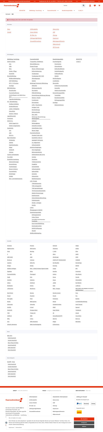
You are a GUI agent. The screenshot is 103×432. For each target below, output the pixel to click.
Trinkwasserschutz (36, 161)
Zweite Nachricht (12, 345)
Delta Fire (32, 262)
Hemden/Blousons (13, 106)
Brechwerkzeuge (36, 109)
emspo (54, 268)
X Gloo (31, 318)
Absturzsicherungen (14, 161)
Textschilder (58, 95)
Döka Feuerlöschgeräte (35, 324)
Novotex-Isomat (56, 293)
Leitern (31, 207)
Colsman (11, 152)
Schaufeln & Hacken (36, 125)
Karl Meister (78, 282)
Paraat (8, 295)
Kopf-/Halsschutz (11, 137)
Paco (77, 293)
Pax (76, 295)
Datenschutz (19, 427)
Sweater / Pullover (13, 113)
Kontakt (9, 32)
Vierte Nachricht (12, 350)
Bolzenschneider (36, 112)
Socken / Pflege (13, 71)
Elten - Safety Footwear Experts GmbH (39, 268)
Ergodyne (9, 271)
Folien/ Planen (35, 217)
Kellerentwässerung (36, 71)
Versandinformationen (35, 41)
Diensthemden (12, 90)
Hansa (54, 277)
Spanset (78, 307)
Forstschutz (10, 118)
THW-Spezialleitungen (37, 188)
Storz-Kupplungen (36, 149)
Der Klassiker (56, 262)
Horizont (55, 245)
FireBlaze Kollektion (14, 104)
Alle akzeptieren (84, 419)
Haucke (77, 277)
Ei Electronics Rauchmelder (61, 85)
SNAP (54, 307)
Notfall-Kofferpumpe (37, 228)
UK (53, 313)
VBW (31, 315)
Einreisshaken (35, 102)
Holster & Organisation (14, 125)
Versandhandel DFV (57, 315)
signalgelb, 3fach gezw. (37, 140)
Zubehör (11, 142)
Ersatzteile (11, 73)
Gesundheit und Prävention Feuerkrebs (38, 220)
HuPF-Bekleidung (13, 80)
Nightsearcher (10, 248)
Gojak (8, 277)
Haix (10, 64)
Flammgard (33, 274)
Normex (32, 293)
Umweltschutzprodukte (35, 212)
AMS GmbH (10, 257)
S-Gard (31, 307)
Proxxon (32, 245)
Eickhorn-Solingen (11, 268)
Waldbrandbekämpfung (14, 78)
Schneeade (10, 304)
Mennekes (78, 321)
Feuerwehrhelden (11, 274)
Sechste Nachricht (12, 340)
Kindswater (10, 285)
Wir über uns (33, 35)
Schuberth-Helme (57, 304)
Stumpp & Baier (33, 310)
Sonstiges (11, 85)
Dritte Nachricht (11, 347)
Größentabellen (34, 29)
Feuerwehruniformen (14, 93)
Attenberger (56, 257)
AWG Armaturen (34, 321)
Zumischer (34, 174)
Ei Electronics (56, 324)
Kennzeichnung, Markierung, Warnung (41, 95)
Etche (31, 271)
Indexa (8, 282)
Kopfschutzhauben (13, 145)
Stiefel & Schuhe (11, 61)
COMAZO (78, 260)
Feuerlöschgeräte (57, 61)
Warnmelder (56, 83)
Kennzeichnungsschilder (59, 93)
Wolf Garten (33, 248)
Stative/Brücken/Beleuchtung (39, 198)
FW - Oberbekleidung (12, 101)
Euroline (55, 271)
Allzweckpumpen (36, 78)
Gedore (54, 274)
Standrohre (34, 159)
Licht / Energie (33, 181)
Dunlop (31, 265)
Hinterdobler (79, 280)
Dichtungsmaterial (36, 214)
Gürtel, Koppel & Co (13, 123)
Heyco (54, 280)
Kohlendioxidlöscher (59, 68)
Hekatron (32, 280)
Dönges (9, 265)
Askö (10, 133)
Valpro (77, 245)
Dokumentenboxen (59, 105)
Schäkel (11, 176)
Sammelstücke (35, 166)
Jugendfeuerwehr (11, 116)
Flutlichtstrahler (36, 200)
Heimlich (9, 280)
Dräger (10, 147)
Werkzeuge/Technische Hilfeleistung (39, 83)
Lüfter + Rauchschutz (37, 105)
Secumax (9, 245)
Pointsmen (55, 298)
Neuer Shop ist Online (13, 342)
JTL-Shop (94, 430)
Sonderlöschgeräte (59, 71)
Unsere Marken (34, 32)
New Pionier (10, 293)
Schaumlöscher (58, 66)
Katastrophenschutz (37, 226)
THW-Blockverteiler (36, 183)
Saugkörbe (34, 164)
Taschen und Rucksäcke (13, 154)
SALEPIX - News (11, 362)
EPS (77, 268)
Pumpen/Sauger (34, 66)
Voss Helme (78, 315)
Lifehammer (10, 288)
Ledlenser (78, 285)
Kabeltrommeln (35, 195)
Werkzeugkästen (36, 123)
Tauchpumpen (35, 73)
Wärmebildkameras (34, 64)
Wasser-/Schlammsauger (38, 68)
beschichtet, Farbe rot (37, 137)
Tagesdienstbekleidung (14, 99)
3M (31, 254)
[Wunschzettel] (94, 6)
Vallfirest (9, 315)
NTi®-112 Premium (13, 83)
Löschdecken (56, 80)
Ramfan (77, 298)
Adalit (77, 254)
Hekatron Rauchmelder (60, 90)
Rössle (54, 301)
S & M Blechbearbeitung (81, 301)
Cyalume (9, 262)
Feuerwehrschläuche (35, 133)
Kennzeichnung (13, 164)
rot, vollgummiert (36, 142)
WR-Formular (56, 47)
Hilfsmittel (34, 85)
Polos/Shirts (12, 111)
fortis (8, 251)
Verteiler (34, 157)
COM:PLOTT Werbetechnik (59, 260)
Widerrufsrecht (56, 44)
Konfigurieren (84, 422)
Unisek (77, 313)
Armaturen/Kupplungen (35, 147)
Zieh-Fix (55, 318)
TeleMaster (78, 310)
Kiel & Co (11, 135)
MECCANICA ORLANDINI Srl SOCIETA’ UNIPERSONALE (84, 289)
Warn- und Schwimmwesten (15, 178)
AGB (54, 32)
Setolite (34, 205)
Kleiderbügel (12, 174)
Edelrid (77, 265)
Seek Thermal (79, 304)
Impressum (11, 427)
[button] (90, 6)
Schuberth (11, 149)
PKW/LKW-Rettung (36, 93)
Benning (32, 251)
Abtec (54, 254)
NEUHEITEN (79, 59)
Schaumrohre (35, 176)
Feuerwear (78, 271)
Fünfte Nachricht (12, 338)
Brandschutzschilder (59, 97)
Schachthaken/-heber (37, 128)
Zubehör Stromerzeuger (37, 193)
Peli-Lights (10, 298)
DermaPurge (79, 262)
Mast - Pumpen (56, 288)
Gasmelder (57, 88)
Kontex (31, 285)
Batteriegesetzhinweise (58, 41)
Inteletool (32, 282)
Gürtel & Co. (10, 121)
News (8, 29)
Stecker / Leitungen (36, 202)
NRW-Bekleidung (11, 88)
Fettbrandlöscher (59, 73)
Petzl (31, 298)
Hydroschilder (35, 171)
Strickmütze (12, 140)
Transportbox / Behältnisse (36, 61)
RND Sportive (33, 301)
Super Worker (56, 310)
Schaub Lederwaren (12, 324)
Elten (10, 68)
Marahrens (32, 288)
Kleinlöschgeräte (57, 78)
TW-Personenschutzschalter (38, 190)
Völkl (10, 66)
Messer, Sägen (35, 130)
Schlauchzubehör (36, 145)
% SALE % (78, 61)
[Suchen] (83, 5)
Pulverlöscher (58, 64)
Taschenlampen (13, 166)
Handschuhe (10, 128)
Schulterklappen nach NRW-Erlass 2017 (17, 96)
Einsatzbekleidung (11, 76)
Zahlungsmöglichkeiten (36, 38)
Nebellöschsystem (36, 178)
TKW (8, 313)
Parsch (54, 295)
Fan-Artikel (10, 157)
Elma (77, 251)
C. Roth (54, 251)
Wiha (8, 318)
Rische (8, 301)
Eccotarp (55, 265)
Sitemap (55, 35)
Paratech (32, 295)
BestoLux (9, 260)
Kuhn (54, 285)
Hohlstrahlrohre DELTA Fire (38, 154)
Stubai (77, 248)
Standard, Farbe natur (37, 135)
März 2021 (9, 335)
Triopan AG (32, 313)
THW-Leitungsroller (36, 186)
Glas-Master (35, 90)
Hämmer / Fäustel (36, 97)
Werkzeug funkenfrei (37, 88)
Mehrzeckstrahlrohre (37, 152)
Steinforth (9, 310)
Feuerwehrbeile (13, 171)
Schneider (32, 304)
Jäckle (54, 282)
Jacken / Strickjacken (14, 108)
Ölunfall (34, 230)
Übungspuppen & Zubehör (36, 210)
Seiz (10, 130)
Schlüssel (34, 121)
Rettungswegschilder (60, 100)
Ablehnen (84, 426)
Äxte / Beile (34, 114)
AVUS (77, 257)
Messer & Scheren (13, 169)
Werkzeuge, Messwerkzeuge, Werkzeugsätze (39, 117)
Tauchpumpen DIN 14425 (38, 76)
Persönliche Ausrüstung (13, 159)
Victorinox (55, 248)
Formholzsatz (35, 100)
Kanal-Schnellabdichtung (38, 223)
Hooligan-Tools (35, 107)
